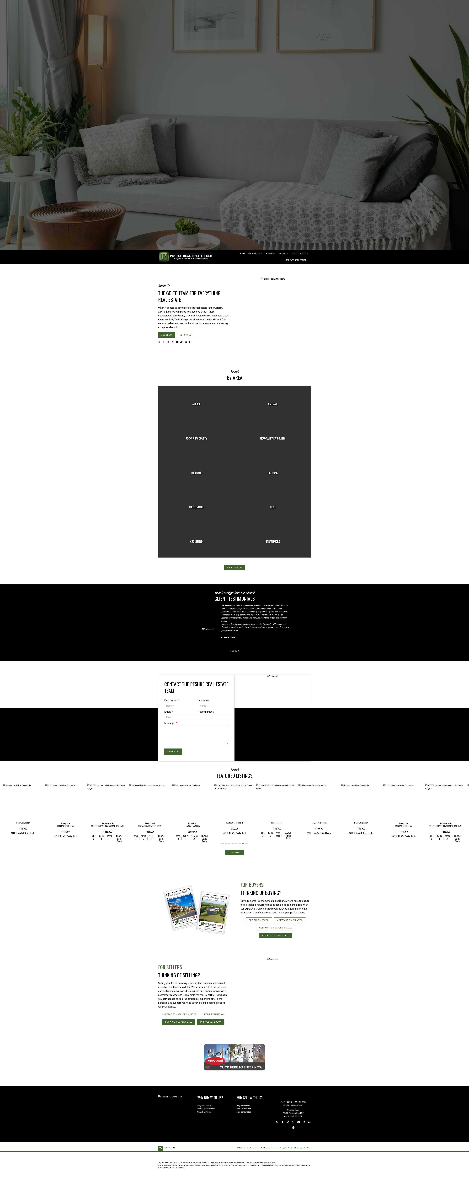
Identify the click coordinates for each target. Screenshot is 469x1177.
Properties (254, 253)
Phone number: (206, 711)
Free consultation (243, 1112)
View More (234, 852)
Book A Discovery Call (275, 935)
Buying (269, 253)
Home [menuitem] (242, 253)
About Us (166, 335)
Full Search (234, 567)
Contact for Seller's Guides (179, 1014)
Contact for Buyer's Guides (275, 928)
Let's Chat (186, 335)
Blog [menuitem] (294, 253)
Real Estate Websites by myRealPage (298, 1148)
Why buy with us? (204, 1106)
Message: (169, 723)
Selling (282, 253)
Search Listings (204, 1112)
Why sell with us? (243, 1106)
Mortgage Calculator (290, 920)
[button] (166, 335)
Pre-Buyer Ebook (259, 920)
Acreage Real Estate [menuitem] (296, 260)
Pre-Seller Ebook (210, 1022)
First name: (170, 700)
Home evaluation (243, 1109)
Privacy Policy (279, 1148)
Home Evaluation (214, 1014)
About (303, 253)
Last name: (203, 700)
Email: (167, 711)
